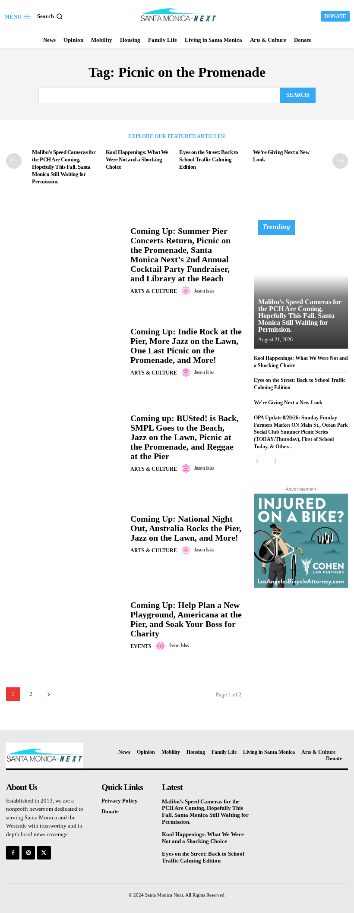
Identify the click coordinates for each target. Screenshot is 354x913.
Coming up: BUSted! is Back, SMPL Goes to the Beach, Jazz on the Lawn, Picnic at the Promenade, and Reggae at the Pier (184, 437)
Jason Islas (204, 291)
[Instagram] (28, 852)
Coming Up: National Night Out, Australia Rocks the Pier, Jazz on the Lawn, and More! (185, 528)
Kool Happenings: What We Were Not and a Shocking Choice (137, 159)
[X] (44, 852)
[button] (50, 16)
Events (141, 646)
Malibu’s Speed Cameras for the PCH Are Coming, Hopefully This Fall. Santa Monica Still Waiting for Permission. (63, 167)
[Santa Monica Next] (178, 15)
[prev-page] (14, 161)
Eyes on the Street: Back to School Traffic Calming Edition (208, 159)
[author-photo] (187, 290)
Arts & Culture (153, 291)
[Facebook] (12, 852)
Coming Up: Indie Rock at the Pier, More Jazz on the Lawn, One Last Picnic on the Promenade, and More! (186, 346)
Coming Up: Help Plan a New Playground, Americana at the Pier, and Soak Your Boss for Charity (186, 619)
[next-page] (340, 161)
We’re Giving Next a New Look (288, 403)
